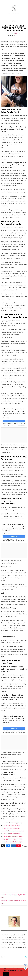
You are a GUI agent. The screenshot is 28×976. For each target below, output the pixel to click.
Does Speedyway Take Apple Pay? (13, 836)
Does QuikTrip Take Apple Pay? (12, 839)
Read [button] (6, 973)
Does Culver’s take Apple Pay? (12, 834)
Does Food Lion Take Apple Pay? (12, 823)
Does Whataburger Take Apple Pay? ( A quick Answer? (14, 28)
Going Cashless (14, 33)
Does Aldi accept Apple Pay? (11, 825)
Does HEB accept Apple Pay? (11, 828)
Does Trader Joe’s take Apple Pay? (13, 831)
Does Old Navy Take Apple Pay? (12, 842)
